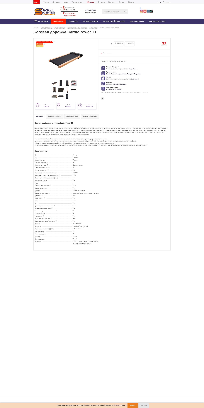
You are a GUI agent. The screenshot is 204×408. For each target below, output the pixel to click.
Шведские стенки (137, 21)
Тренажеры (73, 21)
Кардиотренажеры (90, 21)
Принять (132, 405)
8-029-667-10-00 (70, 7)
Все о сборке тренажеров (114, 89)
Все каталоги (43, 21)
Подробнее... (133, 69)
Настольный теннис (157, 21)
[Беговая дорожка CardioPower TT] (54, 86)
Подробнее (137, 74)
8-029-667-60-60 (70, 13)
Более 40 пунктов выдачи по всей (116, 74)
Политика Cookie (119, 405)
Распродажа (58, 21)
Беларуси (130, 74)
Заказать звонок (90, 10)
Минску (116, 84)
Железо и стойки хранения (114, 21)
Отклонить (143, 405)
